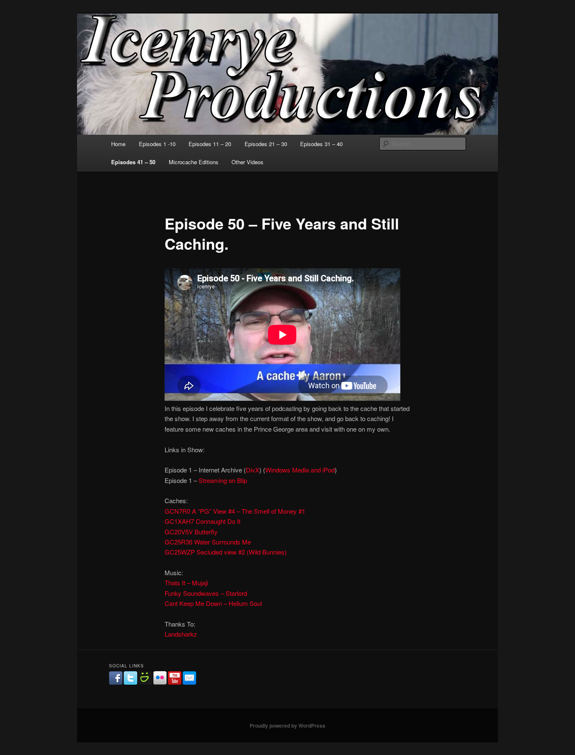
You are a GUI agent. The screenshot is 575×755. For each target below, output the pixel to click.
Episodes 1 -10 (157, 144)
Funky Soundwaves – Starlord (206, 593)
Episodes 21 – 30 (266, 144)
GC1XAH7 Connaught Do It (202, 521)
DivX (252, 469)
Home (118, 144)
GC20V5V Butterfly (191, 531)
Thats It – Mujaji (186, 582)
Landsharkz (181, 634)
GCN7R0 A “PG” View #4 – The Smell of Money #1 (235, 511)
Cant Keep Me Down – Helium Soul (213, 603)
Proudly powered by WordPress (287, 725)
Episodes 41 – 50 (133, 162)
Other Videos (248, 162)
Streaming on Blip (223, 480)
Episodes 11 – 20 (210, 144)
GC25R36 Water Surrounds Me (208, 541)
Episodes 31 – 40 (321, 144)
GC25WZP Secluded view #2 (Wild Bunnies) (226, 551)
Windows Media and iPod (300, 469)
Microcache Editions (193, 162)
